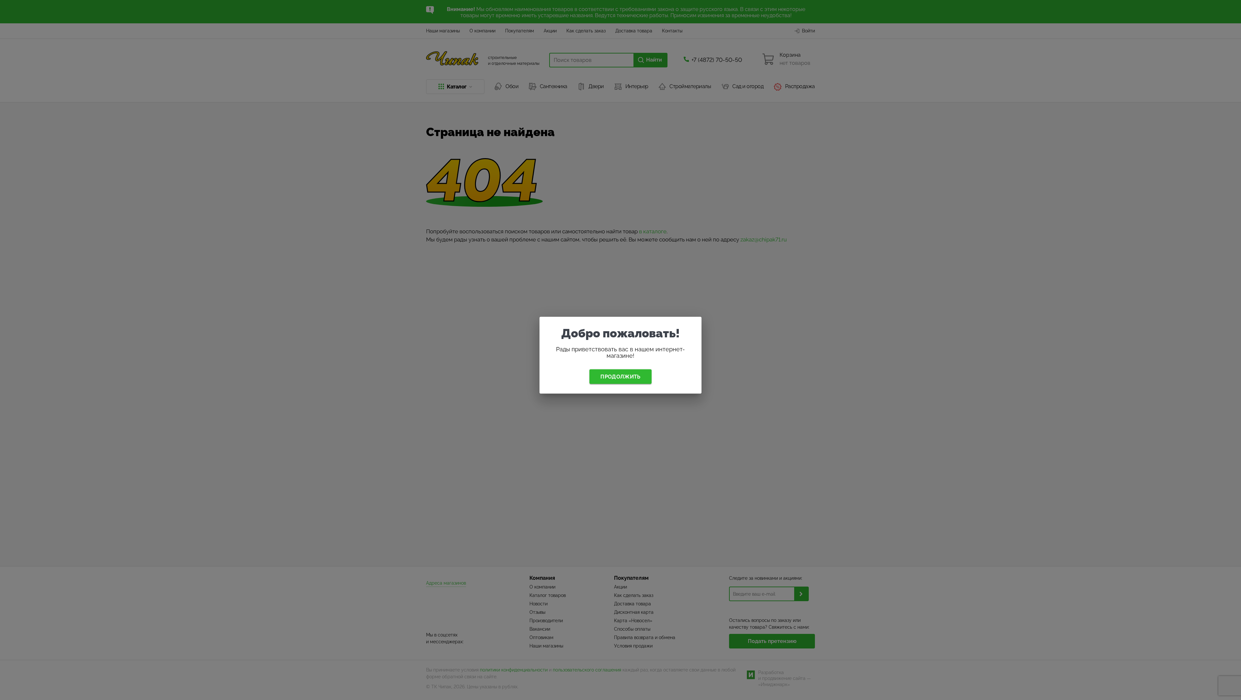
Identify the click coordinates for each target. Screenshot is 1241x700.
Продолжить (620, 376)
